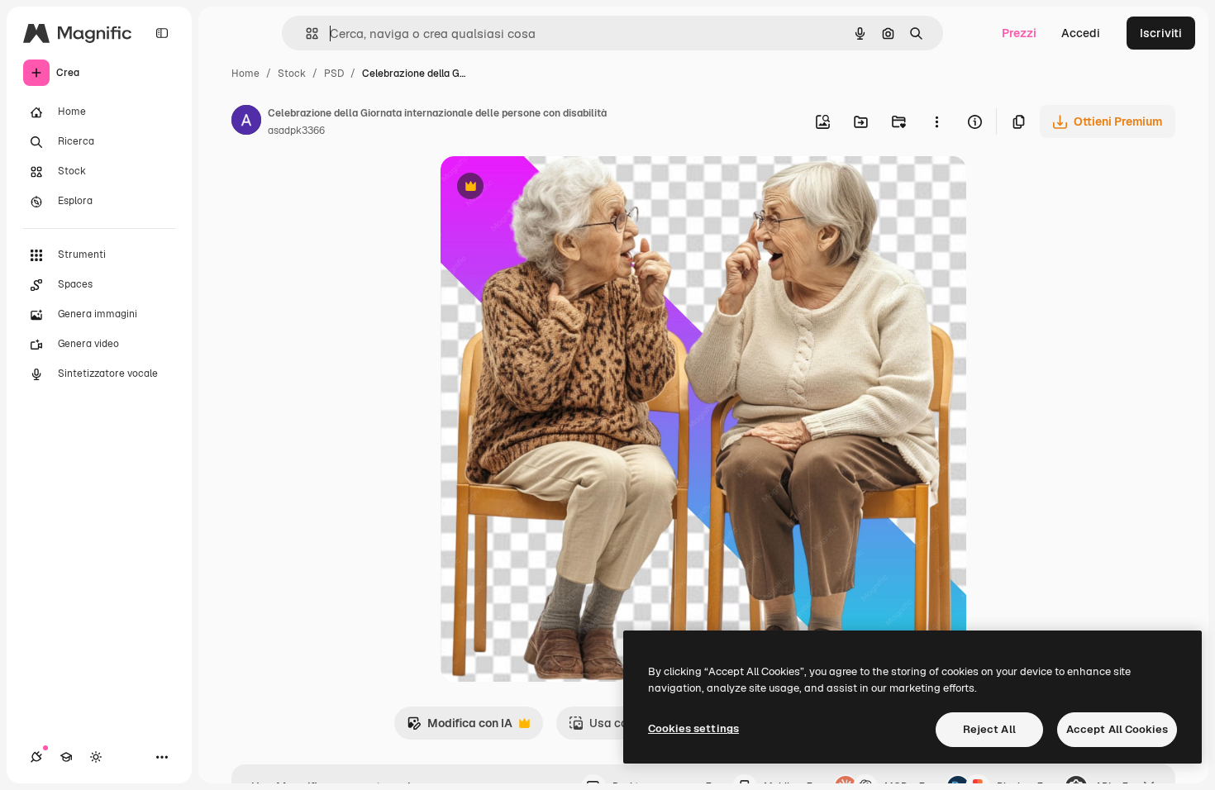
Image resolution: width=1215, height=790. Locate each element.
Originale (549, 188)
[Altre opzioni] (936, 121)
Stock (292, 73)
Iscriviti (1161, 33)
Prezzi (1019, 33)
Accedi (1080, 33)
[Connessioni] (36, 757)
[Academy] (66, 757)
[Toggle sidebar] (162, 33)
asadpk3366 (296, 130)
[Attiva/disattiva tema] (96, 757)
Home (245, 73)
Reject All (989, 729)
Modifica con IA (459, 728)
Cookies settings (693, 728)
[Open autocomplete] (305, 33)
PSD (334, 73)
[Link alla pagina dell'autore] (246, 122)
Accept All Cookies (1117, 729)
